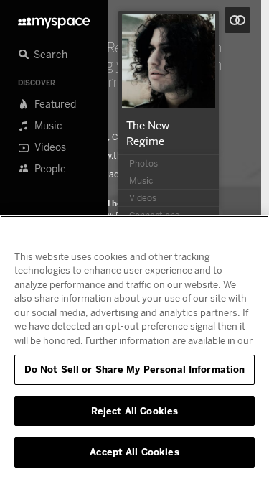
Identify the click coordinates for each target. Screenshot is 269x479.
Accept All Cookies (134, 451)
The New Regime (112, 214)
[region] (134, 347)
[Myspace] (54, 19)
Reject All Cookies (134, 410)
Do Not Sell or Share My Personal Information (134, 369)
